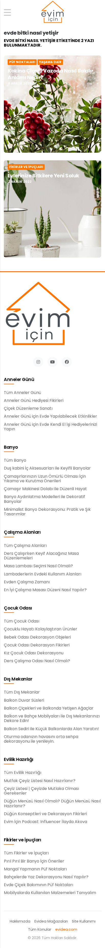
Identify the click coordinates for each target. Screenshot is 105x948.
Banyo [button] (11, 447)
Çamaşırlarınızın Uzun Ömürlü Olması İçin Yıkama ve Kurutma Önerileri (45, 479)
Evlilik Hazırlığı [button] (18, 759)
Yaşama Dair (50, 62)
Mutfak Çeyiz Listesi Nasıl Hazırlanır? (39, 781)
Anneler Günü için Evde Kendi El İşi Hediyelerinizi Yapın (50, 427)
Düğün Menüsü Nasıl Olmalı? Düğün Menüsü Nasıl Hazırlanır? (52, 803)
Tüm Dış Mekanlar (22, 692)
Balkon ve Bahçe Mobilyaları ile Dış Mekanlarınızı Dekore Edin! (52, 718)
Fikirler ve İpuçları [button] (22, 840)
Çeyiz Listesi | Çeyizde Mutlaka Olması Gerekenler (41, 791)
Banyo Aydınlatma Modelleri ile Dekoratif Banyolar (44, 499)
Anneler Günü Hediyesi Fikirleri (33, 400)
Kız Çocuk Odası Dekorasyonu (33, 653)
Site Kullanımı (84, 921)
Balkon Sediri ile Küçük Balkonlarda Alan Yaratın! (51, 729)
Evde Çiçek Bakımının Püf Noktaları (38, 885)
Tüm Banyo (15, 460)
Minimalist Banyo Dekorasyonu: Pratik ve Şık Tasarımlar (47, 512)
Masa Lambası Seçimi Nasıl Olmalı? (38, 566)
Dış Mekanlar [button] (18, 679)
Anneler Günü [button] (19, 380)
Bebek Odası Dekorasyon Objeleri (37, 637)
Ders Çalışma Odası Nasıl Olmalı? (37, 661)
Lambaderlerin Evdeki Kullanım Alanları (42, 574)
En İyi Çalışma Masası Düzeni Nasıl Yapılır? (45, 590)
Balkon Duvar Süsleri (24, 700)
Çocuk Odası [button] (18, 608)
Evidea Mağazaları (51, 921)
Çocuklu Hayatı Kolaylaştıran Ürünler (40, 629)
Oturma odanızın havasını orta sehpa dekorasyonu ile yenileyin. (41, 739)
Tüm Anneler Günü (22, 392)
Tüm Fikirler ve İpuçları (26, 853)
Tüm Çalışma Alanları (25, 545)
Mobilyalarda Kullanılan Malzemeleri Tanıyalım (50, 892)
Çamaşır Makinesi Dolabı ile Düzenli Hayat (45, 489)
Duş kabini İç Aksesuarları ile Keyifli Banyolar (47, 468)
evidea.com (66, 929)
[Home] (52, 12)
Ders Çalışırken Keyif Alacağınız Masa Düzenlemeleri (41, 556)
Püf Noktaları (22, 62)
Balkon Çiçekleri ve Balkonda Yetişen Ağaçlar (49, 708)
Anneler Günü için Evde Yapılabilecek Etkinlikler (50, 416)
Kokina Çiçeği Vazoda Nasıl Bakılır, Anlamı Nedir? (51, 74)
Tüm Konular (39, 929)
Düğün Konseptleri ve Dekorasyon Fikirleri (45, 814)
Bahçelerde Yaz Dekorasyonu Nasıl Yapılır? (46, 877)
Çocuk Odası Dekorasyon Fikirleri (37, 645)
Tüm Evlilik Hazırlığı (22, 772)
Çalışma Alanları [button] (22, 532)
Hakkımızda (20, 921)
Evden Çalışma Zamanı (27, 582)
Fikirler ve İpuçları (26, 167)
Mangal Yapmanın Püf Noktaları (35, 869)
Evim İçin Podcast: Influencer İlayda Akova (45, 821)
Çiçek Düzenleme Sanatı (28, 408)
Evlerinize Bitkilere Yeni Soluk (43, 175)
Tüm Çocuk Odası (21, 621)
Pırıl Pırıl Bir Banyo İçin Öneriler (34, 861)
